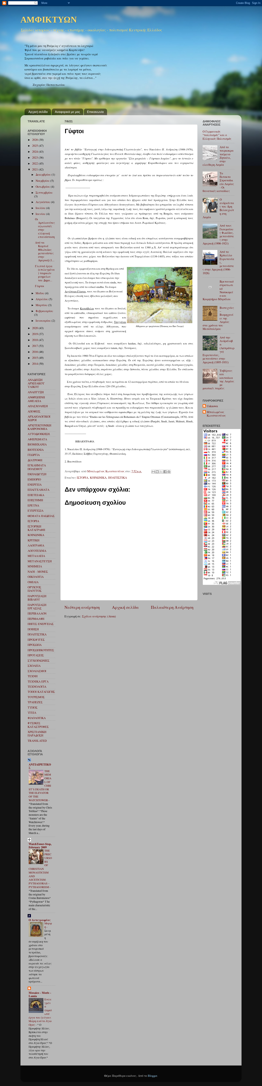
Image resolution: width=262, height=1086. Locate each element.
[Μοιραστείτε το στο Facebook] (165, 472)
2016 (35, 352)
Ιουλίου (41, 208)
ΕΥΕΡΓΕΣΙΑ (35, 510)
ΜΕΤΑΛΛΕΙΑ (36, 556)
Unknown (212, 406)
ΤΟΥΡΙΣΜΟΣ (36, 697)
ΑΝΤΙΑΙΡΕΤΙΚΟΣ (40, 766)
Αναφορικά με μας (67, 112)
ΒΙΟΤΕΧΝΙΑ (36, 450)
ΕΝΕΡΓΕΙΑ (35, 484)
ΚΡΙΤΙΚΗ (33, 540)
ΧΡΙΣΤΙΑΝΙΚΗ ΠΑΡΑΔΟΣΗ (37, 733)
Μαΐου (40, 293)
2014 (35, 364)
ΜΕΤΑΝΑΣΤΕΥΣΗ (40, 561)
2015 (35, 358)
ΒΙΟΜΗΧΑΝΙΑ (37, 444)
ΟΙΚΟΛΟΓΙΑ (36, 577)
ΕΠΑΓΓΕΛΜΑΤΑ (38, 490)
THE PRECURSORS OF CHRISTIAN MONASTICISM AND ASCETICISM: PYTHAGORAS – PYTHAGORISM (40, 869)
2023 (35, 157)
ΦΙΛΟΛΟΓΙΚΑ (37, 718)
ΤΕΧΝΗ (32, 676)
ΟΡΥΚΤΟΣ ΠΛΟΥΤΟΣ (35, 589)
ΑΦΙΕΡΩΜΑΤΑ (37, 439)
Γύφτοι (39, 286)
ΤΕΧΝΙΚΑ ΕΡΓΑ (38, 681)
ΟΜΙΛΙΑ (33, 582)
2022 (35, 163)
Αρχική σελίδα (38, 112)
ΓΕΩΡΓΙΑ (34, 455)
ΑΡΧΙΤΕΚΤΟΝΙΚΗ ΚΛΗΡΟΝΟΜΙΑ (39, 427)
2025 (35, 146)
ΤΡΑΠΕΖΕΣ (35, 702)
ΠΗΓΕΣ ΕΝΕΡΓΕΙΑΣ (41, 624)
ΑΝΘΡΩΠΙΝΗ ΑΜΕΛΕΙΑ (36, 399)
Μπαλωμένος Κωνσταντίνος (216, 413)
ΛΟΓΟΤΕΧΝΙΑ (37, 551)
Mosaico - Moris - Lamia (40, 994)
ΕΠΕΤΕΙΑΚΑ (36, 495)
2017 (35, 346)
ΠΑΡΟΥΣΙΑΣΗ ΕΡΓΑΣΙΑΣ (37, 606)
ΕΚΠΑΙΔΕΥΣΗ (37, 474)
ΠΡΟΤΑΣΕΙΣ (36, 655)
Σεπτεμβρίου (44, 192)
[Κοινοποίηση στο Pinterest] (169, 472)
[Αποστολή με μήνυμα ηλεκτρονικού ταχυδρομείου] (153, 472)
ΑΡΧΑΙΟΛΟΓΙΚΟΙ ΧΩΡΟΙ (39, 418)
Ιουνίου (41, 214)
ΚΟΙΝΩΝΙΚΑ (98, 477)
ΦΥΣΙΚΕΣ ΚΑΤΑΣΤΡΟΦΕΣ (38, 724)
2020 (35, 328)
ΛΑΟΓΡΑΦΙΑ (36, 545)
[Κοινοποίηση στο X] (161, 472)
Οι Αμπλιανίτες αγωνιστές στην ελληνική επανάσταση (45, 228)
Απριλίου (42, 299)
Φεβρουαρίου (44, 311)
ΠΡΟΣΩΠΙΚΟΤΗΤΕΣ (41, 650)
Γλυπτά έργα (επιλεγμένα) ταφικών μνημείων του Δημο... (45, 273)
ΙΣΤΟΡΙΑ (82, 477)
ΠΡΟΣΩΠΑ (35, 645)
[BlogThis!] (157, 472)
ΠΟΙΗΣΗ (33, 629)
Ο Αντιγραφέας (40, 920)
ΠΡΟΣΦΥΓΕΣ (36, 640)
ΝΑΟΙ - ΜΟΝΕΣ (38, 572)
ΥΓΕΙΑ (32, 713)
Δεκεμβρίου (44, 174)
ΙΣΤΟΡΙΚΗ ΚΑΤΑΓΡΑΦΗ (36, 528)
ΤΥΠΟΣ (32, 707)
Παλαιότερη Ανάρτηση (172, 607)
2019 (35, 334)
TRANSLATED (37, 741)
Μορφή (48, 925)
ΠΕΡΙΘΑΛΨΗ (36, 619)
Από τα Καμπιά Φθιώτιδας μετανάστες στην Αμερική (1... (44, 251)
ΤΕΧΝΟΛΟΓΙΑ (37, 686)
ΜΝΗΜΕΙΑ (35, 566)
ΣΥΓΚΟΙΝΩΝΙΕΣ (38, 660)
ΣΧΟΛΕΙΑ (34, 666)
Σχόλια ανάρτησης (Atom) (99, 616)
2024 (35, 151)
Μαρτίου (42, 305)
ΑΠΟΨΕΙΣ (34, 411)
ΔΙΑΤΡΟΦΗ (35, 460)
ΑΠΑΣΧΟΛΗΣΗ (38, 406)
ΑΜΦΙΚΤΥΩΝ (48, 20)
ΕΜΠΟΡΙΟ (34, 479)
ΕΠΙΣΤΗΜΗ (35, 500)
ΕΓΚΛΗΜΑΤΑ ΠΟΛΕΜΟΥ (37, 467)
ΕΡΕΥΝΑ (33, 505)
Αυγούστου (43, 202)
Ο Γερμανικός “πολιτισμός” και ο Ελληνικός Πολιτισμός (217, 135)
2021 (35, 169)
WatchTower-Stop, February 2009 (40, 845)
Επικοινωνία (95, 112)
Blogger (152, 1076)
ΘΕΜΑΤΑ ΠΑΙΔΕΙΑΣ (41, 516)
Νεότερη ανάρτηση (82, 607)
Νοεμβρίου (43, 181)
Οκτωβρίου (43, 187)
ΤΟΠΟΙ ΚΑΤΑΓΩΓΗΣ (41, 692)
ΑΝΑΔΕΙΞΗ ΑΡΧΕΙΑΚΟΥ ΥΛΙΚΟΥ (36, 383)
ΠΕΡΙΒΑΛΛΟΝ (37, 613)
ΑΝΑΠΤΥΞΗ (36, 392)
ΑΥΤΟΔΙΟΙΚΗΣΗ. (39, 434)
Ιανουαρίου (44, 321)
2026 (35, 140)
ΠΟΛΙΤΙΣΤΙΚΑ (117, 477)
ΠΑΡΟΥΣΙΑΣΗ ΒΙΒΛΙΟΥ (37, 597)
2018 (35, 340)
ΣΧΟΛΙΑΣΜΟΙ (37, 671)
